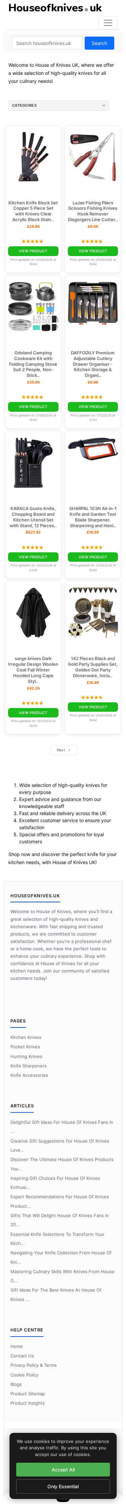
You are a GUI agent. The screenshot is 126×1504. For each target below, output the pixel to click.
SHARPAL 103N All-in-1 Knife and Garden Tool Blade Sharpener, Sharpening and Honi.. (93, 517)
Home (16, 1346)
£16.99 (93, 682)
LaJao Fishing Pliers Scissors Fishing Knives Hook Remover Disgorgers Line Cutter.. (93, 211)
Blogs (16, 1384)
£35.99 (33, 382)
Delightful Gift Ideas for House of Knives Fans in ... (61, 1126)
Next (62, 750)
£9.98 (93, 382)
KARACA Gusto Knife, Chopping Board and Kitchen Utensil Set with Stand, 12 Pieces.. (33, 517)
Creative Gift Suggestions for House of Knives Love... (59, 1145)
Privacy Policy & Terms (33, 1365)
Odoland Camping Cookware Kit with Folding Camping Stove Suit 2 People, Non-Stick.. (33, 364)
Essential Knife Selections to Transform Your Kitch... (57, 1239)
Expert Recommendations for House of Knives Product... (59, 1201)
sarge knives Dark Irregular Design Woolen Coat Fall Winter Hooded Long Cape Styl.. (33, 670)
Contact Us (22, 1355)
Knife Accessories (29, 1075)
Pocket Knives (25, 1046)
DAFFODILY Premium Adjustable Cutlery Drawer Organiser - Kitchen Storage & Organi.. (93, 364)
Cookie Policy (24, 1374)
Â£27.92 (33, 532)
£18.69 (93, 532)
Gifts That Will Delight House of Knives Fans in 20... (59, 1220)
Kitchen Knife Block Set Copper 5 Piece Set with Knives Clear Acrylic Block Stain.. (33, 211)
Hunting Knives (26, 1056)
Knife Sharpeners (28, 1065)
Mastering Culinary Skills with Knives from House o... (62, 1276)
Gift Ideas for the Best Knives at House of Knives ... (55, 1294)
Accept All (63, 1469)
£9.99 (93, 226)
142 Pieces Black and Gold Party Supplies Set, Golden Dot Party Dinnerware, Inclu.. (93, 667)
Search (99, 43)
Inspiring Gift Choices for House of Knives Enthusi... (55, 1182)
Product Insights (27, 1403)
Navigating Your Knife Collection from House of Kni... (61, 1257)
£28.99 (33, 226)
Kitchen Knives (25, 1037)
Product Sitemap (27, 1393)
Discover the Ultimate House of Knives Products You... (62, 1164)
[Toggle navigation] (108, 23)
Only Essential (63, 1486)
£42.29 (33, 688)
